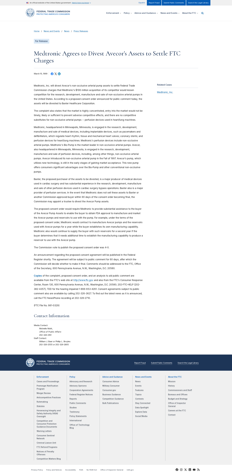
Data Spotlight (142, 407)
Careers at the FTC (177, 410)
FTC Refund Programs (47, 447)
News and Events (52, 31)
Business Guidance (111, 394)
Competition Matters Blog (49, 459)
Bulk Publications (110, 403)
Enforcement (43, 377)
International (76, 420)
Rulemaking (42, 402)
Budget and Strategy (177, 399)
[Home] (49, 15)
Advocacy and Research (81, 381)
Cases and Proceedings (48, 381)
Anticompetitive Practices (49, 397)
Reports (73, 399)
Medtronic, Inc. (165, 92)
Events (138, 386)
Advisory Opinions (78, 386)
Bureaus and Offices (177, 394)
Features (139, 390)
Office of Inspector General (111, 470)
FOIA (81, 470)
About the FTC (175, 377)
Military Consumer (111, 386)
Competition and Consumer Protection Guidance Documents (47, 424)
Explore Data (141, 412)
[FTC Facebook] (177, 470)
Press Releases (81, 31)
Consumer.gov (109, 390)
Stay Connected (142, 403)
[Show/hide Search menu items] (202, 13)
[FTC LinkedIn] (190, 470)
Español (142, 3)
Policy (72, 377)
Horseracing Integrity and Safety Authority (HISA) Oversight (49, 413)
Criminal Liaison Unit (46, 443)
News (66, 31)
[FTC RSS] (198, 470)
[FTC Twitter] (185, 469)
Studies (73, 407)
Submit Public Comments (174, 3)
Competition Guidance (113, 399)
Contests (139, 399)
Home (36, 31)
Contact (171, 415)
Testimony (74, 412)
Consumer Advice (110, 381)
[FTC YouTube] (194, 470)
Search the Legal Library (198, 3)
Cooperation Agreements (81, 390)
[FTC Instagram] (181, 470)
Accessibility (70, 470)
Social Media (141, 416)
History (171, 386)
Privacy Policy (37, 470)
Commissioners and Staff (180, 390)
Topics (138, 394)
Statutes (41, 406)
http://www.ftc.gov (83, 280)
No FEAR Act (92, 470)
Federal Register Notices (81, 394)
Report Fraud (154, 3)
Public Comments (78, 403)
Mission (171, 381)
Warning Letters (44, 431)
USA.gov (130, 470)
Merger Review (44, 393)
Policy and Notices (54, 470)
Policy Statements (78, 416)
